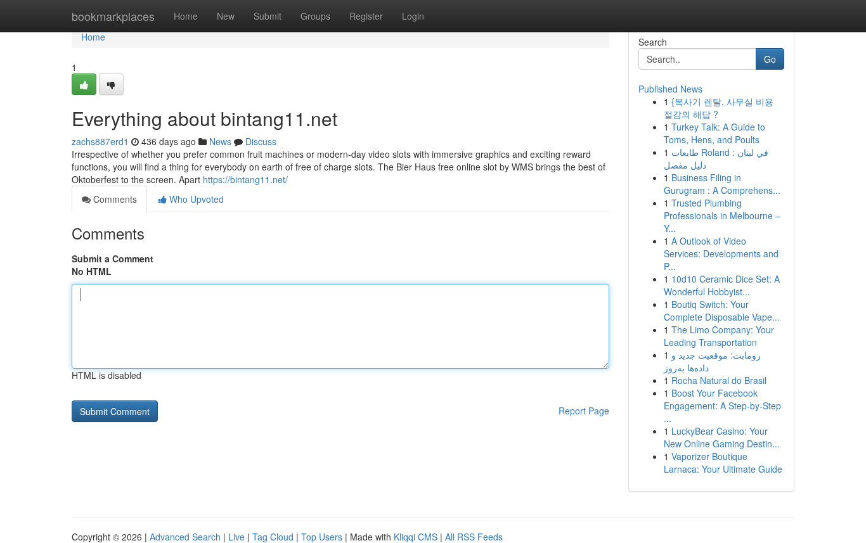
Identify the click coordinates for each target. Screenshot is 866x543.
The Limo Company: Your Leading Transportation (719, 335)
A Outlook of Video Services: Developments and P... (721, 253)
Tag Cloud (273, 536)
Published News (670, 88)
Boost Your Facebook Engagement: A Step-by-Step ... (722, 405)
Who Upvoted (195, 199)
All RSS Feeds (474, 536)
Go (770, 59)
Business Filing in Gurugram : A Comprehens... (722, 183)
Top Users (321, 536)
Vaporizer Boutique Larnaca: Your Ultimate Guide (723, 462)
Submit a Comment (112, 258)
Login (413, 16)
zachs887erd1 (100, 141)
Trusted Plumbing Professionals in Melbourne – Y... (722, 215)
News (220, 141)
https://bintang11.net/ (245, 179)
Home (186, 16)
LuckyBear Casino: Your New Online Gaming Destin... (722, 437)
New (226, 16)
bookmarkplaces (113, 16)
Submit (267, 16)
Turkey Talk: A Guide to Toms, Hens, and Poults (714, 133)
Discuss (260, 141)
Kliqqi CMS (415, 536)
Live (236, 536)
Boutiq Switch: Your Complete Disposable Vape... (722, 310)
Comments (114, 199)
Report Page (584, 410)
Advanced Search (185, 536)
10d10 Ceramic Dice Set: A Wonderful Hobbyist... (722, 285)
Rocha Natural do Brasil (718, 380)
